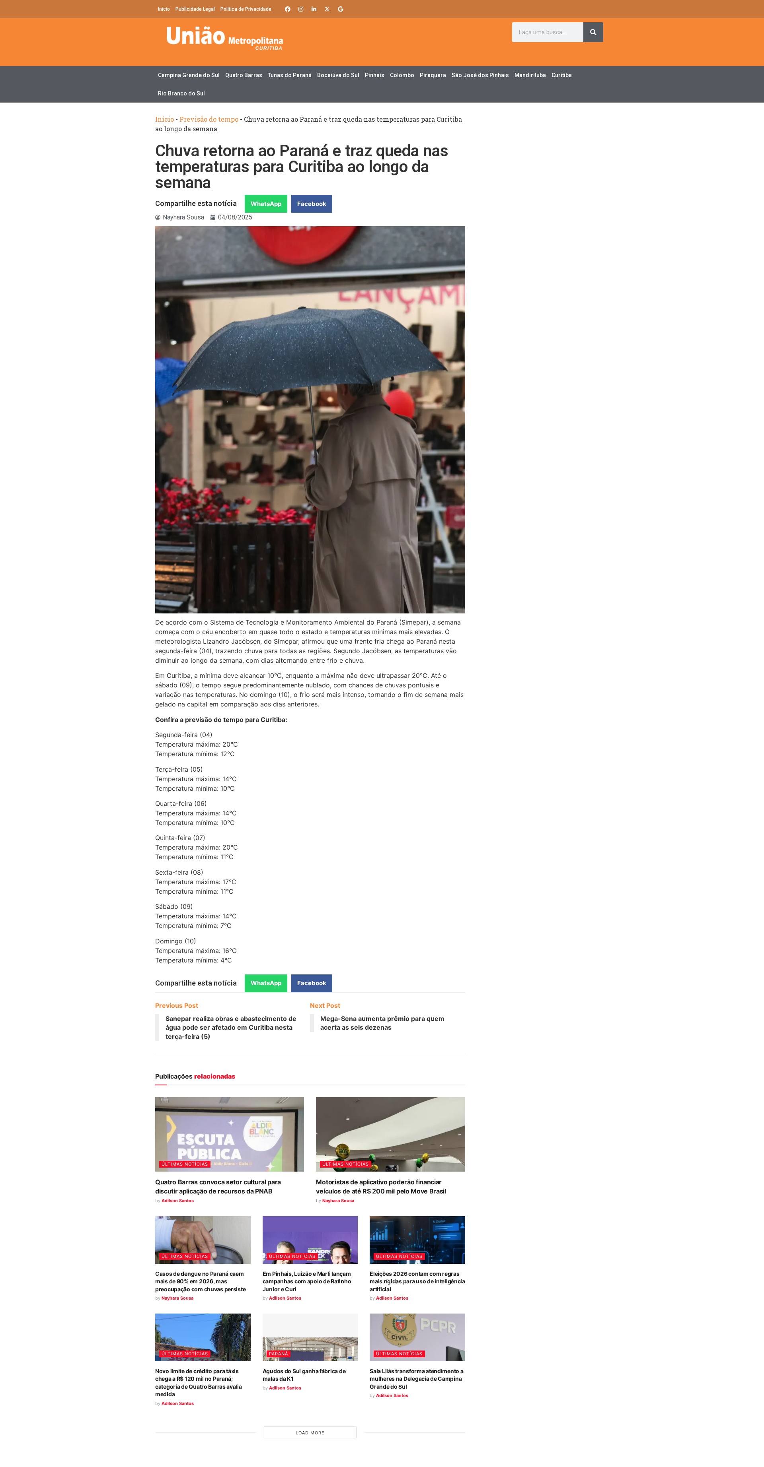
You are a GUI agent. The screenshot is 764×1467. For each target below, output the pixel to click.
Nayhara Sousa (338, 1200)
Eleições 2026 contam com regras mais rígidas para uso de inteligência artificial (417, 1281)
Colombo (402, 75)
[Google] (340, 9)
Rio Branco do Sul (181, 93)
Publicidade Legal (195, 9)
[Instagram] (300, 9)
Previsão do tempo (208, 119)
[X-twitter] (327, 9)
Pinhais (374, 75)
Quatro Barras (243, 75)
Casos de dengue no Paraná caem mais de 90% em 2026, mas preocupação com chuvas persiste (200, 1281)
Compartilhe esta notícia (196, 203)
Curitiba (562, 75)
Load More (310, 1433)
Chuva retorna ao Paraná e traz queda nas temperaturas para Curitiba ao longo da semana (301, 167)
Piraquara (433, 75)
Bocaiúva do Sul (338, 75)
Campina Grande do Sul (189, 75)
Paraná (278, 1353)
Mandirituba (530, 75)
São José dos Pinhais (480, 75)
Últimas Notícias (185, 1164)
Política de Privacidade (245, 9)
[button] (266, 204)
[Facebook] (287, 9)
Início (164, 9)
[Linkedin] (314, 9)
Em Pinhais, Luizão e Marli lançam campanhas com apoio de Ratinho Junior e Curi (307, 1281)
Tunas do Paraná (290, 75)
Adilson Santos (178, 1200)
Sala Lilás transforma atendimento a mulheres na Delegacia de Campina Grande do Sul (416, 1379)
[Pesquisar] (593, 32)
